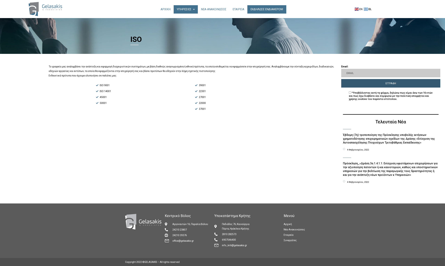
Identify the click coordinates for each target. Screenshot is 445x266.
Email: (344, 66)
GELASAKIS (150, 262)
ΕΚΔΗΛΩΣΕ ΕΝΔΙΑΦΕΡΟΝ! (266, 9)
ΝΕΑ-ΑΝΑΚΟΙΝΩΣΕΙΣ (213, 9)
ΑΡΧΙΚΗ (166, 9)
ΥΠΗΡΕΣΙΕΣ (184, 9)
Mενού (289, 216)
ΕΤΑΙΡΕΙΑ (238, 9)
